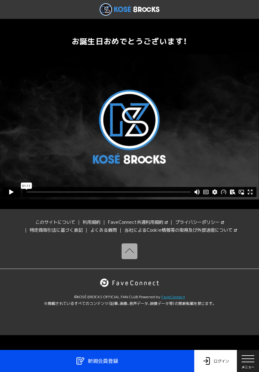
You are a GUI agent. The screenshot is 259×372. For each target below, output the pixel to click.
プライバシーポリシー (197, 222)
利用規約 (91, 222)
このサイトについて (55, 222)
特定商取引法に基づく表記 (56, 230)
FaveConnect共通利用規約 (135, 222)
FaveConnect (173, 296)
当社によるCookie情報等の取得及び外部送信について (178, 230)
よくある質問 (103, 230)
